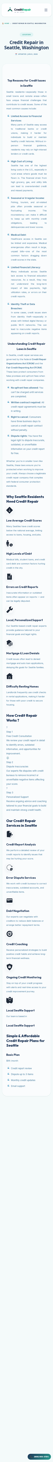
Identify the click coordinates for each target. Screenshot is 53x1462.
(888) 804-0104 (39, 1456)
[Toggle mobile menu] (46, 10)
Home (5, 23)
